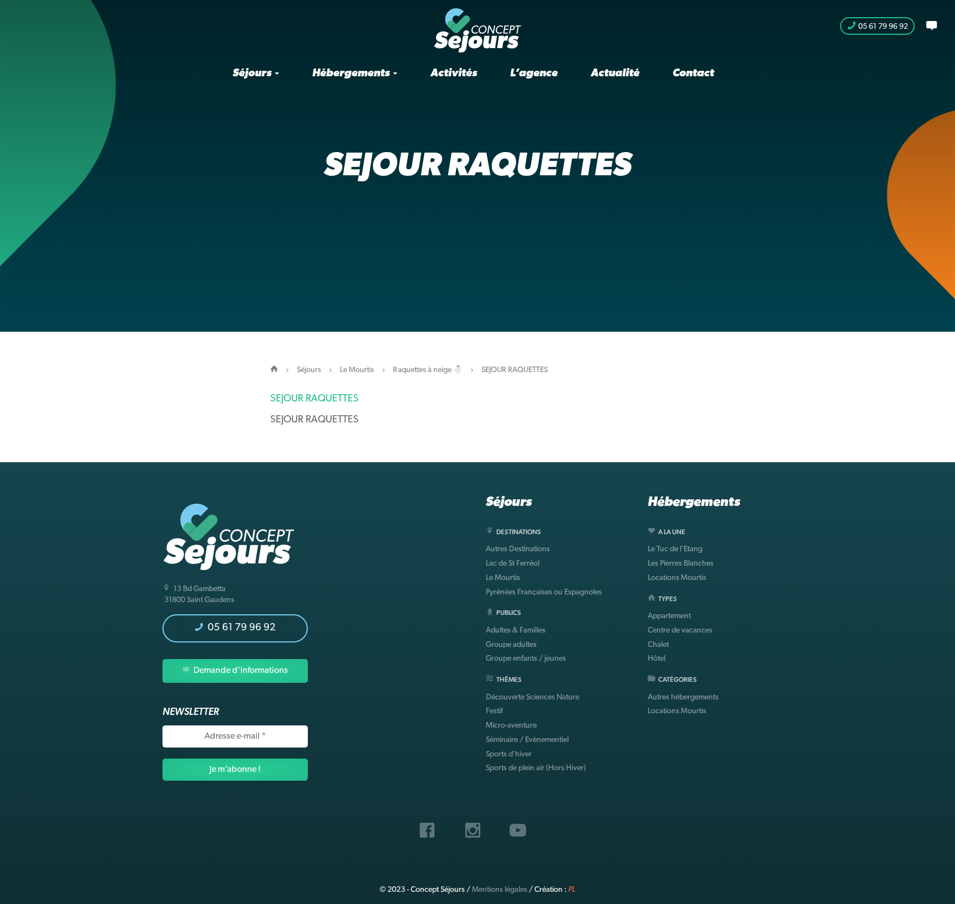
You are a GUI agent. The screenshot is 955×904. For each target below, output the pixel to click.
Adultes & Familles (515, 630)
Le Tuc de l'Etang (675, 549)
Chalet (658, 645)
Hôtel (656, 659)
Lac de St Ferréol (512, 564)
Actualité (615, 73)
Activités (454, 73)
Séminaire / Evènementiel (527, 740)
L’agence (534, 73)
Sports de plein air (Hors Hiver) (536, 768)
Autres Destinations (518, 549)
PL (571, 890)
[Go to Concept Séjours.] (274, 370)
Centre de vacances (680, 630)
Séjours (253, 73)
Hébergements (352, 73)
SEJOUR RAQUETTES (314, 399)
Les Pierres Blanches (680, 564)
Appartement (669, 616)
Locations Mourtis (677, 578)
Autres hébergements (683, 697)
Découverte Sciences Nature (532, 697)
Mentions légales (499, 890)
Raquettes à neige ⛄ (428, 370)
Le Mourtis (357, 370)
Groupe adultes (511, 645)
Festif (494, 711)
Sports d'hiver (509, 754)
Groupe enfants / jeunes (526, 659)
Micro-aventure (511, 726)
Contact (693, 73)
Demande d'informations (240, 670)
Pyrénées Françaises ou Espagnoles (544, 592)
